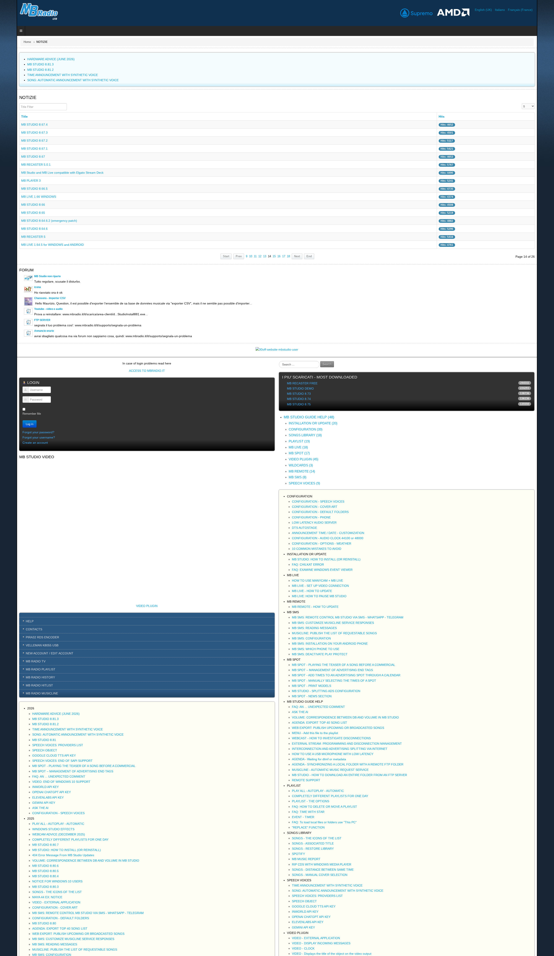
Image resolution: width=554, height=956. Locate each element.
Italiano (517, 9)
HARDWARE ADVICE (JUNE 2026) (39, 723)
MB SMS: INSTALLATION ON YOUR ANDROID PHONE (330, 643)
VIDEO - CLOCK (303, 948)
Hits (452, 116)
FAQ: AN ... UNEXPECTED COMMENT (42, 786)
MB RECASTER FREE (302, 383)
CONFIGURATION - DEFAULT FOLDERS (44, 927)
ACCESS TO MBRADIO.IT (138, 370)
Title (8, 116)
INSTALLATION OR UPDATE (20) (313, 423)
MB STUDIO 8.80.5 (29, 880)
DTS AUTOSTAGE (304, 527)
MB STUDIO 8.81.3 (29, 728)
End (309, 256)
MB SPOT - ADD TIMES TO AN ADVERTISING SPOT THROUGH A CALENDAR (346, 675)
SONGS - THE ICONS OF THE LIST (40, 901)
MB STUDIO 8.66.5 (18, 188)
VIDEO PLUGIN (138, 615)
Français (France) (537, 9)
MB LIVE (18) (298, 447)
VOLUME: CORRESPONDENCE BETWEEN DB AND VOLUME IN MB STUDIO (69, 870)
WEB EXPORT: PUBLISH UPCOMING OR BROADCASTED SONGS (62, 943)
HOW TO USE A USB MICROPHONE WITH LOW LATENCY (332, 754)
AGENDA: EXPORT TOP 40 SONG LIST (43, 938)
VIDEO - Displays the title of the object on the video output (331, 953)
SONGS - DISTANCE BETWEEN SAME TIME (323, 869)
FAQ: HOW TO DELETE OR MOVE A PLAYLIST (324, 806)
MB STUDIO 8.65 (16, 212)
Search (327, 364)
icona (21, 287)
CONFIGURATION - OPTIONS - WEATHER (321, 543)
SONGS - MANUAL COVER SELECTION (319, 875)
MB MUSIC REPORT (306, 859)
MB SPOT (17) (299, 453)
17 (283, 256)
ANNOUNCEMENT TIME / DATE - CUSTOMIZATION (328, 533)
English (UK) (500, 9)
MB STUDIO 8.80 (27, 932)
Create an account (18, 442)
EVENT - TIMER (303, 817)
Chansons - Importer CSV (33, 298)
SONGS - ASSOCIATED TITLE (313, 843)
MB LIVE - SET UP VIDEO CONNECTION (320, 585)
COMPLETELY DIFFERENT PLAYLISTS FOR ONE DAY (54, 849)
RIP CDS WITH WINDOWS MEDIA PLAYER (321, 864)
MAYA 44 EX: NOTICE (31, 906)
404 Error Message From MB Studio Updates (46, 864)
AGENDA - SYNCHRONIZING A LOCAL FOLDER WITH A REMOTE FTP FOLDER (347, 764)
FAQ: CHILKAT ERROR (308, 564)
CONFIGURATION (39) (305, 429)
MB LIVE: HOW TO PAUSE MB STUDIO (319, 596)
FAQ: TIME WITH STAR (308, 812)
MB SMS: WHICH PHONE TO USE (315, 649)
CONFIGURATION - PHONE (311, 517)
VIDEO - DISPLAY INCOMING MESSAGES (321, 943)
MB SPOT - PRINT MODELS (311, 685)
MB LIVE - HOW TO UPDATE (312, 591)
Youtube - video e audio (32, 309)
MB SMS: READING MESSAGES (38, 953)
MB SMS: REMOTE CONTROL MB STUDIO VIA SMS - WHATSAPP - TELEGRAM (71, 922)
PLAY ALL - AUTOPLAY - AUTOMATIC (42, 833)
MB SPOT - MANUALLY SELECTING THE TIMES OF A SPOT (334, 680)
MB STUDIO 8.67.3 (18, 132)
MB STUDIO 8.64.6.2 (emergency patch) (32, 220)
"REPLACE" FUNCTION (308, 827)
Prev (239, 256)
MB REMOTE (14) (302, 471)
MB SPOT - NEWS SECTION (312, 696)
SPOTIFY (298, 854)
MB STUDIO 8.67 (16, 156)
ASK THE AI (24, 817)
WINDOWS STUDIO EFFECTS (37, 838)
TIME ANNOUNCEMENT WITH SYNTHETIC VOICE (51, 738)
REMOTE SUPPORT (306, 780)
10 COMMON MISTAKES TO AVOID (316, 548)
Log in (13, 424)
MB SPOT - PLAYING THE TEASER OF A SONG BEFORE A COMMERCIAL (67, 775)
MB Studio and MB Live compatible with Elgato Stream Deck (46, 172)
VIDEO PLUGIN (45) (303, 459)
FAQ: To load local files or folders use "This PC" (324, 822)
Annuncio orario (27, 330)
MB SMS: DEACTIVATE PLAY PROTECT (320, 654)
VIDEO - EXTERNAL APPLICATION (40, 911)
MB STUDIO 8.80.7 (29, 854)
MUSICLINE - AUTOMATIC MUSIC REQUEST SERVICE (330, 770)
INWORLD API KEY (29, 796)
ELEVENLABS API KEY (31, 807)
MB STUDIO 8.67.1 (18, 148)
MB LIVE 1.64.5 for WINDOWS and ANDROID (36, 244)
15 (274, 256)
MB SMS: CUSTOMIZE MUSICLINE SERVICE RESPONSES (57, 948)
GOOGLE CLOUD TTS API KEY (37, 765)
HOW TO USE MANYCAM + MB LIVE (317, 580)
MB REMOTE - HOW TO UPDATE (315, 606)
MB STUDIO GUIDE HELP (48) (309, 417)
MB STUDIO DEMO (300, 388)
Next (297, 256)
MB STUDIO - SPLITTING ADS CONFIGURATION (326, 691)
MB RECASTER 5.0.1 (19, 164)
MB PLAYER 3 (14, 180)
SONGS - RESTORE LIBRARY (313, 848)
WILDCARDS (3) (301, 465)
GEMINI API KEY (27, 812)
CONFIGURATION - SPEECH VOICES (42, 822)
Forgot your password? (22, 432)
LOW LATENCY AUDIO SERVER (314, 522)
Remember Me (15, 413)
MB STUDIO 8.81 (27, 749)
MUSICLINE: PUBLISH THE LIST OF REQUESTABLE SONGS (334, 633)
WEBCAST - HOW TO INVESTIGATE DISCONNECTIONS (331, 738)
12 (259, 256)
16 (278, 256)
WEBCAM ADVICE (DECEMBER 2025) (42, 843)
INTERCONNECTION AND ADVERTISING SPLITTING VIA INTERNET (339, 749)
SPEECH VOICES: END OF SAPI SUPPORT (46, 770)
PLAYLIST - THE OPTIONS (310, 801)
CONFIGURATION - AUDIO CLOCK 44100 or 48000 (327, 538)
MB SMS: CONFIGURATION (311, 638)
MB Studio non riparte (31, 276)
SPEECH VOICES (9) (304, 483)
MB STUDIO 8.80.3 (29, 896)
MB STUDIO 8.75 (299, 404)
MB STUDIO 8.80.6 (29, 875)
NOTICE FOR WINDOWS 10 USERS (41, 891)
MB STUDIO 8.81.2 (29, 733)
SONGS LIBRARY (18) (305, 435)
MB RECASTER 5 (17, 236)
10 (250, 256)
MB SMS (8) (297, 477)
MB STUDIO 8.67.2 (18, 140)
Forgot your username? (22, 437)
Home (10, 42)
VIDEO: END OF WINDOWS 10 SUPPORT (45, 791)
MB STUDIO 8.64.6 (18, 228)
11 (255, 256)
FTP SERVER (26, 320)
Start (226, 256)
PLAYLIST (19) (299, 441)
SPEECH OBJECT (28, 759)
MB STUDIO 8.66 (16, 204)
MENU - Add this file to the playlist (315, 733)
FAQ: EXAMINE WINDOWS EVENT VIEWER (322, 569)
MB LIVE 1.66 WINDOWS (22, 196)
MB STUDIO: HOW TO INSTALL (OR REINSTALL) (50, 859)
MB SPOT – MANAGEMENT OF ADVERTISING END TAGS (56, 780)
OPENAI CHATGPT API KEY (35, 801)
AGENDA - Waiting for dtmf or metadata (319, 759)
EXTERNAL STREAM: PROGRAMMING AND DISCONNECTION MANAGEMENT (347, 743)
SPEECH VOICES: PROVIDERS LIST (41, 754)
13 (264, 256)
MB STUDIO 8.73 (299, 393)
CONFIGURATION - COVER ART (38, 917)
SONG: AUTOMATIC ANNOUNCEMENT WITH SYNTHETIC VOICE (61, 744)
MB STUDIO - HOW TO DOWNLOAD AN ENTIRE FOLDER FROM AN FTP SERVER (349, 775)
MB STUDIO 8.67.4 (18, 124)
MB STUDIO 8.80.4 (29, 885)
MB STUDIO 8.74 (299, 399)
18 (288, 256)
